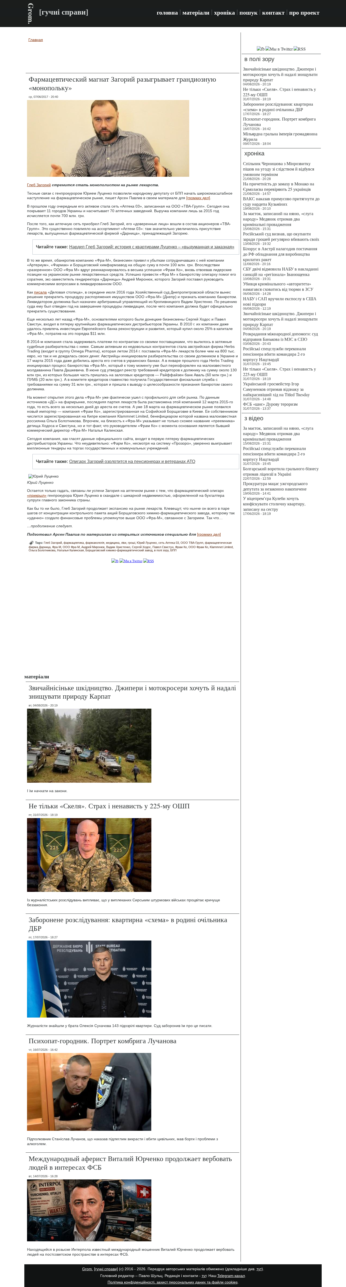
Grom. (30, 13)
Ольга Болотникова (42, 550)
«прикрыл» (36, 495)
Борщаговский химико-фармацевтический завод (118, 550)
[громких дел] (198, 198)
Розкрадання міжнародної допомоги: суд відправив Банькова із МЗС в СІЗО (280, 336)
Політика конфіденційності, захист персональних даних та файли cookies (173, 1282)
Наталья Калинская (70, 550)
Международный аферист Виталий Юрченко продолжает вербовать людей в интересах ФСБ (130, 1162)
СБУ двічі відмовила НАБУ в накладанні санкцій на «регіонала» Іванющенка (280, 271)
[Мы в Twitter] (279, 49)
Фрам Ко (181, 547)
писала (40, 292)
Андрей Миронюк (93, 547)
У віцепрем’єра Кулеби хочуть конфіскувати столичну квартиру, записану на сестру (274, 503)
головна (167, 12)
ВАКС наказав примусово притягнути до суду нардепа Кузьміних (281, 201)
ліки (123, 542)
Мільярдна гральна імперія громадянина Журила (280, 136)
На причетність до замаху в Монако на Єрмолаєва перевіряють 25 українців (278, 186)
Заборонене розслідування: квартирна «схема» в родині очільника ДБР (128, 923)
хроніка (224, 12)
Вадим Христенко (118, 547)
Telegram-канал (231, 1275)
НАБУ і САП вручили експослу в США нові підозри (280, 301)
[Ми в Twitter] (130, 560)
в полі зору (161, 550)
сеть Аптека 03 (168, 542)
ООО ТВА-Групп (192, 542)
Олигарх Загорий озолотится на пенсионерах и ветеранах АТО (132, 461)
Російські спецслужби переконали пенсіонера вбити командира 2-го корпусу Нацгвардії (274, 354)
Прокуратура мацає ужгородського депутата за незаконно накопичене (275, 486)
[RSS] (148, 560)
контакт (273, 12)
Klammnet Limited (221, 547)
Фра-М (56, 547)
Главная (35, 40)
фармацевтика (74, 542)
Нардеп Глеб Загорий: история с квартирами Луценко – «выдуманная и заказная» (151, 247)
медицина (112, 542)
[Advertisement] (132, 58)
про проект (304, 12)
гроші (131, 542)
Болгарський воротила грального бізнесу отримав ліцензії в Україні (281, 471)
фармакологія (94, 542)
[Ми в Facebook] (115, 560)
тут (259, 1269)
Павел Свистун (163, 547)
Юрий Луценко (147, 542)
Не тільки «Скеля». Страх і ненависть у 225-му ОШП (109, 805)
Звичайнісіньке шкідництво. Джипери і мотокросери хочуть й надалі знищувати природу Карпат (132, 692)
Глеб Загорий (39, 185)
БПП (173, 550)
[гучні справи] (106, 1269)
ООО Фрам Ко (198, 547)
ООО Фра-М (71, 547)
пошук (248, 12)
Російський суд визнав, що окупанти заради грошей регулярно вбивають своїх (281, 236)
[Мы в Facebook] (261, 49)
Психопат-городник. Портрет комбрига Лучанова (103, 1040)
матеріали (195, 12)
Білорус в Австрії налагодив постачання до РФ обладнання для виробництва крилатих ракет (280, 254)
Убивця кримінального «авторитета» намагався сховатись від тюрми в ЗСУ (278, 286)
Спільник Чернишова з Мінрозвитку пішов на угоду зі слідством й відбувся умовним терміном (278, 169)
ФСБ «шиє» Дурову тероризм (270, 404)
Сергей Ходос (141, 547)
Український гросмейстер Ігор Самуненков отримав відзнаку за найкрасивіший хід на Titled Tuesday (276, 389)
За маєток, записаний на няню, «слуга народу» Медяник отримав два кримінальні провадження (278, 219)
